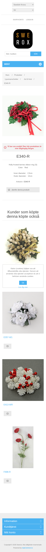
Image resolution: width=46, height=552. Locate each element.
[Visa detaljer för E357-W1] (23, 313)
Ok (23, 283)
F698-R (7, 472)
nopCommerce (27, 548)
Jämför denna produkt (20, 190)
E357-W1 (8, 337)
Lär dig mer (23, 287)
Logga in (29, 20)
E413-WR (8, 404)
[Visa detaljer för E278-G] (23, 245)
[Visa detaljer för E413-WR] (23, 380)
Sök (36, 54)
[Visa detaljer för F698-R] (23, 447)
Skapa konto (18, 20)
